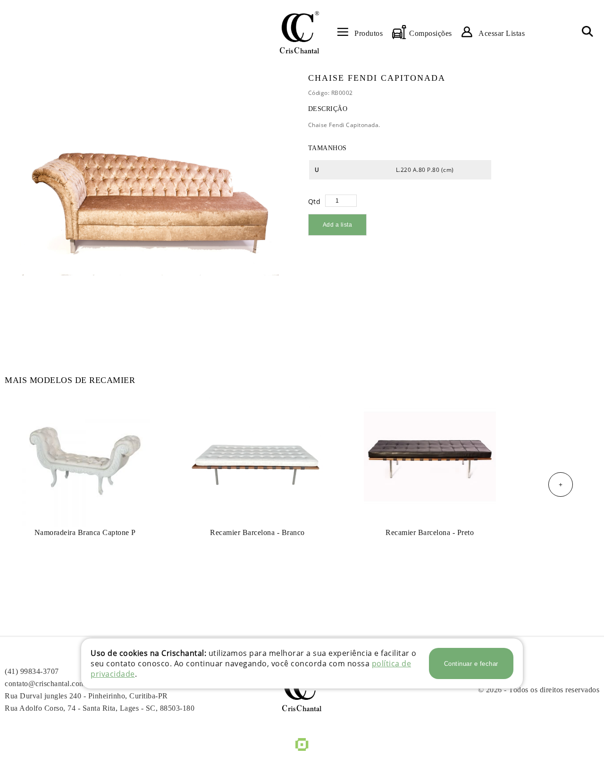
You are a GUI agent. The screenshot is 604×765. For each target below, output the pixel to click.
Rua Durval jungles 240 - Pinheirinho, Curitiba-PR (86, 696)
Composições (430, 33)
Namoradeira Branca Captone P (85, 532)
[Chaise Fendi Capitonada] (149, 203)
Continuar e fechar (471, 663)
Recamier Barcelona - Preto (430, 532)
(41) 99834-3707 (32, 671)
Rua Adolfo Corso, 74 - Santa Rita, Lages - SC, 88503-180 (99, 708)
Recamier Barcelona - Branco (257, 532)
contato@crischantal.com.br (49, 684)
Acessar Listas (501, 33)
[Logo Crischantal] (299, 32)
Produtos (368, 33)
